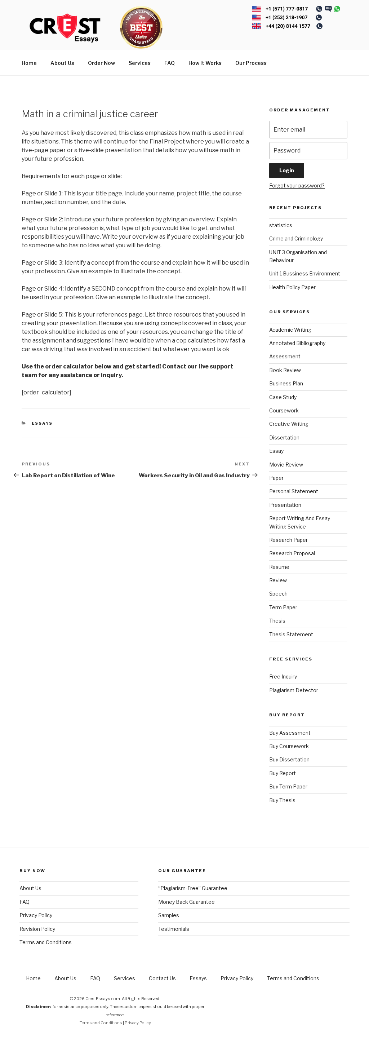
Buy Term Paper (288, 786)
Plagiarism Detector (293, 690)
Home (29, 63)
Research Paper (288, 540)
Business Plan (286, 383)
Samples (168, 915)
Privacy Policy (35, 915)
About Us (62, 63)
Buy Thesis (282, 800)
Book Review (285, 370)
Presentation (285, 505)
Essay (276, 451)
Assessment (285, 356)
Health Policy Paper (292, 287)
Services (140, 63)
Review (278, 580)
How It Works (205, 63)
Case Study (283, 397)
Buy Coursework (289, 746)
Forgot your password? (297, 185)
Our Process (251, 63)
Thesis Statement (291, 634)
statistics (280, 225)
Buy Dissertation (289, 759)
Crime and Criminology (296, 238)
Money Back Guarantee (186, 902)
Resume (279, 567)
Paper (276, 478)
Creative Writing (288, 424)
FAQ (169, 63)
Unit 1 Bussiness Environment (304, 273)
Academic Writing (290, 330)
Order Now (101, 63)
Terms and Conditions (45, 942)
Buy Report (282, 773)
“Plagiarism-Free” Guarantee (192, 888)
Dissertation (284, 437)
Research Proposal (292, 553)
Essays (42, 423)
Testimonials (173, 929)
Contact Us (162, 978)
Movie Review (286, 464)
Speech (278, 594)
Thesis (277, 621)
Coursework (284, 410)
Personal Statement (293, 491)
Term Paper (283, 607)
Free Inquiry (283, 676)
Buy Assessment (290, 733)
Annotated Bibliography (297, 343)
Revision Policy (37, 929)
